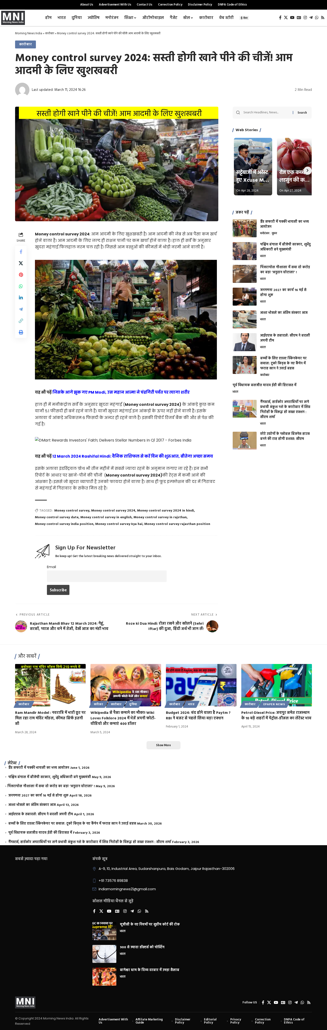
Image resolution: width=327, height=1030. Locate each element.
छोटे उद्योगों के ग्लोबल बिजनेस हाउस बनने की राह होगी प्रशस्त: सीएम (285, 436)
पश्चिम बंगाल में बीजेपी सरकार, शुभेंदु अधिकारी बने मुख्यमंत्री (285, 247)
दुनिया (133, 704)
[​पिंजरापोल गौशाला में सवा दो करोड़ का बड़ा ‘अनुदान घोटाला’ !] (245, 274)
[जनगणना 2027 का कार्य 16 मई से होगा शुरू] (245, 297)
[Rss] (323, 17)
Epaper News (274, 704)
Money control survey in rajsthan (160, 517)
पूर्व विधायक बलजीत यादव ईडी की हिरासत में (264, 385)
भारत (263, 256)
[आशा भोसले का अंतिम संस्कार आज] (245, 319)
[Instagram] (305, 17)
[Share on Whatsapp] (21, 286)
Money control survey (71, 510)
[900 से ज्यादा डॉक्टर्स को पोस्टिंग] (104, 954)
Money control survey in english (106, 517)
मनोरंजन (264, 233)
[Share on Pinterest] (21, 274)
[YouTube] (292, 17)
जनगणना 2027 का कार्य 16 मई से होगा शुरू (283, 292)
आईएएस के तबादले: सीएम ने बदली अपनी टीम (285, 338)
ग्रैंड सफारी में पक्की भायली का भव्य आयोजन (284, 224)
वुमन (274, 233)
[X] (286, 17)
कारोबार (49, 33)
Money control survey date (57, 517)
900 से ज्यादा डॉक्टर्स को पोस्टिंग (142, 947)
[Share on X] (21, 263)
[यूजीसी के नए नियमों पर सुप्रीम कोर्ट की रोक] (104, 931)
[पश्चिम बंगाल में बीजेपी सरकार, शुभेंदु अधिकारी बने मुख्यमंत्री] (245, 251)
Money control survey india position (64, 524)
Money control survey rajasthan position (177, 524)
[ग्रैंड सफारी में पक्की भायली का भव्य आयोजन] (245, 228)
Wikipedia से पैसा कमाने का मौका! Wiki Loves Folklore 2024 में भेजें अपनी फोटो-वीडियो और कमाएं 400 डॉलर (123, 718)
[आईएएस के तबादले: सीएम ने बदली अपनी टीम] (245, 342)
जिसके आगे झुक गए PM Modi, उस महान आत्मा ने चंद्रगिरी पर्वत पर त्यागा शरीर (121, 392)
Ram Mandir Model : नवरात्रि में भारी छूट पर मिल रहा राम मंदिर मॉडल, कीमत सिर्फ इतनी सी (50, 718)
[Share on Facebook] (21, 251)
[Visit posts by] (22, 90)
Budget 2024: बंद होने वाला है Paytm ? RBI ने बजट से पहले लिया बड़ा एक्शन (198, 716)
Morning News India (28, 33)
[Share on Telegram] (21, 309)
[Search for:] (266, 113)
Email (51, 566)
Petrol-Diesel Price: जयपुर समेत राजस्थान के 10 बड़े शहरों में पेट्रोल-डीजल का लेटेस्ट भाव (276, 716)
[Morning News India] (25, 1002)
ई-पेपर (244, 18)
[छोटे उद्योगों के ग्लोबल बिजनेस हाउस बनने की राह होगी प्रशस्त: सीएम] (245, 441)
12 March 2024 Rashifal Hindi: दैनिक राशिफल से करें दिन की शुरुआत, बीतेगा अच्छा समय (132, 456)
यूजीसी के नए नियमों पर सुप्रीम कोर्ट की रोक (150, 924)
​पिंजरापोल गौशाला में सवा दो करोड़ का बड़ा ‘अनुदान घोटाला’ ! (285, 270)
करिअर (98, 704)
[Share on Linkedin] (21, 297)
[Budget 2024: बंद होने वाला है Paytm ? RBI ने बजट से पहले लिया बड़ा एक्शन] (201, 685)
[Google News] (299, 17)
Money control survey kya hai (118, 524)
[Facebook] (280, 17)
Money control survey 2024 (113, 510)
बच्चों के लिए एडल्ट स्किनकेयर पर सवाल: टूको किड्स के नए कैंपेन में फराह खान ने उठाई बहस (283, 363)
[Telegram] (311, 17)
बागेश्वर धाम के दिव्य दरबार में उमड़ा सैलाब (149, 970)
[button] (21, 320)
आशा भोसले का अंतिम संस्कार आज (284, 313)
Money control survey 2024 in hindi (165, 510)
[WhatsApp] (317, 17)
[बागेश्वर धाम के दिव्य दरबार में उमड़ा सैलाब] (104, 977)
